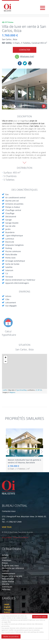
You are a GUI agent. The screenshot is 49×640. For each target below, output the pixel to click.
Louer (4, 557)
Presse (5, 563)
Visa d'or (5, 584)
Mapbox (12, 392)
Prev (7, 451)
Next (43, 89)
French (7, 612)
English (7, 607)
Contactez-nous (9, 511)
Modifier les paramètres (11, 636)
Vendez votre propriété (12, 576)
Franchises (6, 560)
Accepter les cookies (39, 617)
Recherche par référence (13, 568)
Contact (5, 571)
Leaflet (5, 390)
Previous (5, 89)
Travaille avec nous (10, 565)
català (6, 604)
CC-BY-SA (39, 390)
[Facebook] (20, 64)
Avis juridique (7, 537)
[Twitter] (25, 64)
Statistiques (7, 586)
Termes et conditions (20, 537)
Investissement (8, 573)
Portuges (8, 609)
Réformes (6, 589)
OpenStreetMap (21, 390)
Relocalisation (8, 578)
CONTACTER (24, 49)
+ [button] (5, 357)
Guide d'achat (8, 581)
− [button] (5, 361)
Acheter (5, 555)
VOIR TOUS (6, 527)
